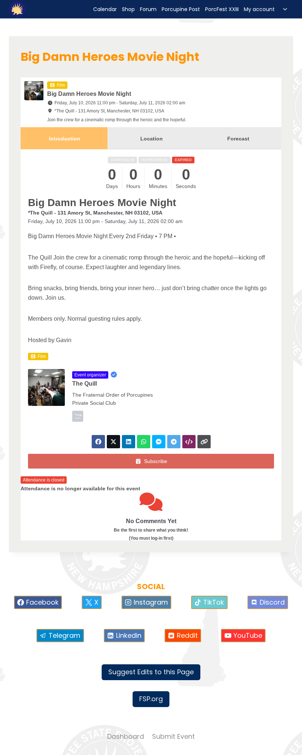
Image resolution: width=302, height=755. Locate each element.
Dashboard (125, 736)
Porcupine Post (181, 9)
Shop (128, 9)
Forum (148, 9)
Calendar (105, 9)
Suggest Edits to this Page (151, 671)
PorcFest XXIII (222, 9)
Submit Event (173, 736)
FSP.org (151, 698)
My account (259, 9)
